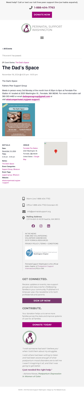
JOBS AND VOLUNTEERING (36, 236)
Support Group (7, 169)
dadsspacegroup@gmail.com (36, 96)
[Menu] (42, 38)
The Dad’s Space (8, 164)
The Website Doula (59, 390)
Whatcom (16, 169)
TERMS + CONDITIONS (49, 244)
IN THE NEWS (30, 234)
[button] (33, 226)
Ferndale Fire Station (30, 148)
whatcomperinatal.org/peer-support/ (23, 99)
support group (7, 175)
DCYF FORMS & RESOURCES (36, 240)
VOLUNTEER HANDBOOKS (36, 238)
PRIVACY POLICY (32, 244)
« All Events (7, 48)
